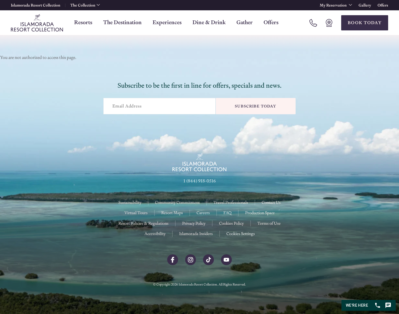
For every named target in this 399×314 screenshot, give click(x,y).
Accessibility (155, 233)
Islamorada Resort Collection (35, 5)
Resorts (83, 22)
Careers (203, 212)
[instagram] (190, 263)
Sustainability (129, 202)
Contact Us (271, 202)
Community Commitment (177, 202)
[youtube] (226, 263)
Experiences (167, 22)
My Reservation (333, 5)
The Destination (122, 22)
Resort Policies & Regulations (143, 223)
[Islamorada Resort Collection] (37, 23)
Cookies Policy (231, 223)
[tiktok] (208, 263)
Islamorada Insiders (196, 233)
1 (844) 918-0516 (199, 181)
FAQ (227, 212)
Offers (383, 5)
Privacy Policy (193, 223)
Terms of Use (269, 223)
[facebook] (172, 263)
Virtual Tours (136, 212)
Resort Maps (172, 212)
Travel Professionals (230, 202)
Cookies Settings (240, 233)
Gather (244, 22)
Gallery (365, 5)
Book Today (365, 23)
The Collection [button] (82, 5)
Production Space (260, 212)
